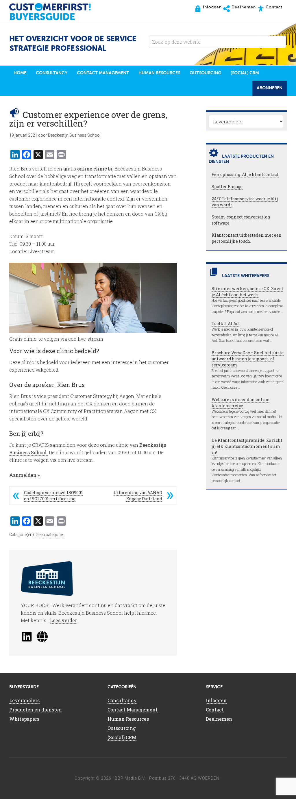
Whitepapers (24, 719)
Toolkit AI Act (226, 323)
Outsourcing (122, 728)
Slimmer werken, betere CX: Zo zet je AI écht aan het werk (247, 291)
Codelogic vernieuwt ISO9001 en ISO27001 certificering (53, 495)
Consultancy (122, 700)
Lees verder (63, 620)
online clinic (92, 169)
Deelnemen (219, 719)
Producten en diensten (35, 710)
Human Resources (128, 719)
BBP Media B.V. (130, 778)
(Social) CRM (122, 737)
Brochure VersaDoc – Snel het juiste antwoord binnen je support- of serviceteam (248, 359)
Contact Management (133, 710)
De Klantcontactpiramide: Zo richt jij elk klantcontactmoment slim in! (247, 446)
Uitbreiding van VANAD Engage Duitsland (138, 495)
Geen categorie (49, 534)
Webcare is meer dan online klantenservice (240, 402)
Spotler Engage (227, 186)
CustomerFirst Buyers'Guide (55, 11)
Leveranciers (24, 700)
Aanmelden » (24, 475)
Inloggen (216, 700)
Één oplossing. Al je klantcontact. (245, 174)
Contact (215, 710)
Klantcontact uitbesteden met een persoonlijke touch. (247, 238)
